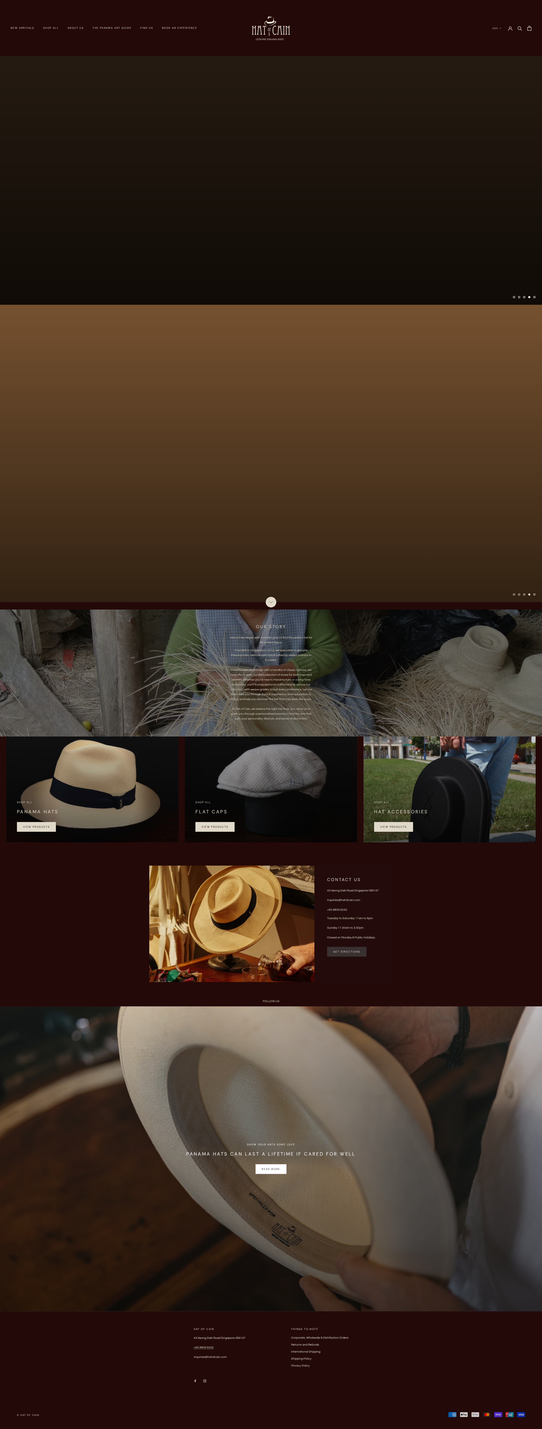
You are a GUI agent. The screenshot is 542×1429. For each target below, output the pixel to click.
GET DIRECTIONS (346, 951)
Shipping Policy (301, 1358)
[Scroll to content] (271, 602)
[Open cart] (529, 28)
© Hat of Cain (28, 1415)
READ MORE (271, 1169)
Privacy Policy (300, 1365)
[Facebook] (195, 1380)
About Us (76, 28)
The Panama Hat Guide (112, 28)
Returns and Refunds (305, 1344)
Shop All (51, 28)
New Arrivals (22, 28)
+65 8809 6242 (204, 1347)
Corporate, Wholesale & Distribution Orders (319, 1337)
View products (36, 827)
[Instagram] (204, 1380)
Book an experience (179, 28)
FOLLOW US (271, 1001)
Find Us (146, 28)
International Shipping (305, 1351)
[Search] (520, 28)
